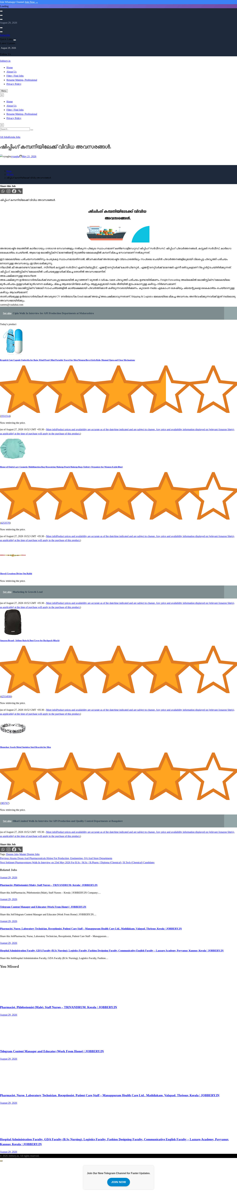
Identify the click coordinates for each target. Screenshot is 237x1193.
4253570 (5, 522)
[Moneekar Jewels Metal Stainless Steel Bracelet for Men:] (13, 741)
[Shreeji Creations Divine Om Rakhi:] (13, 567)
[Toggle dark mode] (1, 15)
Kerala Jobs (14, 137)
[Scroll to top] (1, 1160)
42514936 (6, 696)
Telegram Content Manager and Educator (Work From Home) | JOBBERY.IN (43, 906)
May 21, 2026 (29, 156)
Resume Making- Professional (21, 80)
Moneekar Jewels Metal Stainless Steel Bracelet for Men (25, 747)
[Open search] (1, 11)
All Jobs (4, 137)
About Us (11, 71)
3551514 (5, 416)
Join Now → (31, 2)
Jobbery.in (5, 61)
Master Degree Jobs (29, 854)
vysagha (15, 156)
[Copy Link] (20, 191)
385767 (5, 803)
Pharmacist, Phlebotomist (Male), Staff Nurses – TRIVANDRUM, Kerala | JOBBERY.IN (49, 885)
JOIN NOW (118, 1182)
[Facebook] (14, 191)
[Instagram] (8, 191)
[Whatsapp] (3, 191)
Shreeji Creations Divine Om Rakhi (16, 573)
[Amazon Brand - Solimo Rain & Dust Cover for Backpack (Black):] (13, 634)
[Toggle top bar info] (1, 19)
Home (9, 67)
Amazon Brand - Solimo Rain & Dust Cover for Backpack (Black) (29, 640)
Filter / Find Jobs (15, 75)
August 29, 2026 (8, 1014)
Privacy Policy (13, 84)
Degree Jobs (12, 854)
